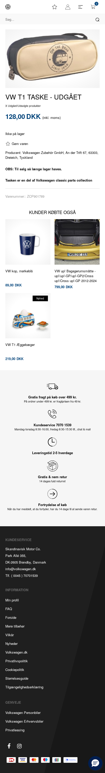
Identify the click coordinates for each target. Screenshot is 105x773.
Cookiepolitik (14, 669)
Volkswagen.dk (16, 652)
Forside (10, 617)
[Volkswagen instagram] (19, 746)
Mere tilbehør (14, 626)
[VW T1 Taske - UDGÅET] (52, 58)
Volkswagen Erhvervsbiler (24, 721)
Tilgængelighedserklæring (24, 687)
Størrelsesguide (16, 678)
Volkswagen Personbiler (23, 712)
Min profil (12, 600)
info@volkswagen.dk (20, 568)
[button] (95, 763)
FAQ (8, 608)
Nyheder (11, 643)
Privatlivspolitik (16, 660)
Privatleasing (14, 729)
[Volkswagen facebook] (9, 746)
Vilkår (9, 634)
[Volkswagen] (7, 7)
